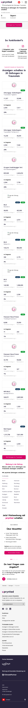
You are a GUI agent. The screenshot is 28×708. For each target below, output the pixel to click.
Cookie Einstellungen (7, 691)
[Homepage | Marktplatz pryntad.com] (6, 2)
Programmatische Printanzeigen (11, 634)
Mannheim (17, 502)
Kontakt (4, 615)
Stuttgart (4, 494)
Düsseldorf (5, 497)
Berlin (3, 480)
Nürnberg (16, 483)
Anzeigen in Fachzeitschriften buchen (12, 632)
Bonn (15, 497)
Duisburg (16, 486)
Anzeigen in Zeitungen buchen (10, 627)
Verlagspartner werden (8, 620)
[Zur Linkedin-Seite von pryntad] (10, 609)
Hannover (16, 480)
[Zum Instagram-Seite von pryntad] (7, 609)
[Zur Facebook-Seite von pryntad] (3, 609)
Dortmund (5, 502)
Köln (3, 489)
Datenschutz (5, 687)
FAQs (3, 618)
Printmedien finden (14, 553)
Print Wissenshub (7, 643)
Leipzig (4, 500)
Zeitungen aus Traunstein (14, 25)
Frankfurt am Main (7, 491)
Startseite (4, 585)
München (4, 486)
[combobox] (19, 2)
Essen (3, 505)
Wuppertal (17, 491)
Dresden (4, 508)
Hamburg (4, 483)
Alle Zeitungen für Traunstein (14, 457)
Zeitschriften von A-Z (7, 636)
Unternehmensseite (7, 645)
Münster (16, 500)
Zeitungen (10, 585)
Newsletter (5, 648)
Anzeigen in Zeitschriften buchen (11, 629)
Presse (4, 650)
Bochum (16, 489)
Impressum (4, 689)
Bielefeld (16, 494)
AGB (3, 685)
